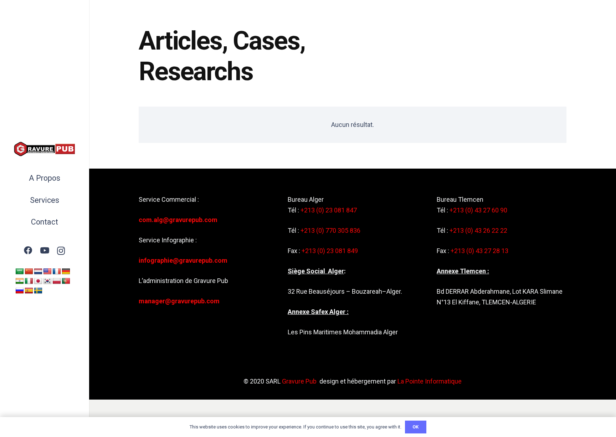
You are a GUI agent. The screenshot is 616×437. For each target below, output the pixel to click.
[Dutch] (38, 271)
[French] (56, 271)
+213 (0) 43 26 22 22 (478, 230)
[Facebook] (28, 250)
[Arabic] (19, 271)
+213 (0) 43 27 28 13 (479, 251)
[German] (66, 271)
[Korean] (47, 281)
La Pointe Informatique (429, 381)
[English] (47, 271)
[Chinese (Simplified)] (29, 271)
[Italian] (29, 281)
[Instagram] (61, 250)
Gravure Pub (299, 381)
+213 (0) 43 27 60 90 (478, 210)
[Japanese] (38, 281)
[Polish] (56, 281)
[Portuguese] (66, 281)
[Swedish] (38, 290)
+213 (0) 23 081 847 (329, 210)
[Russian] (19, 290)
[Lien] (45, 149)
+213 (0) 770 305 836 (330, 230)
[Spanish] (29, 290)
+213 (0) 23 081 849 (330, 251)
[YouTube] (44, 250)
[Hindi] (19, 281)
